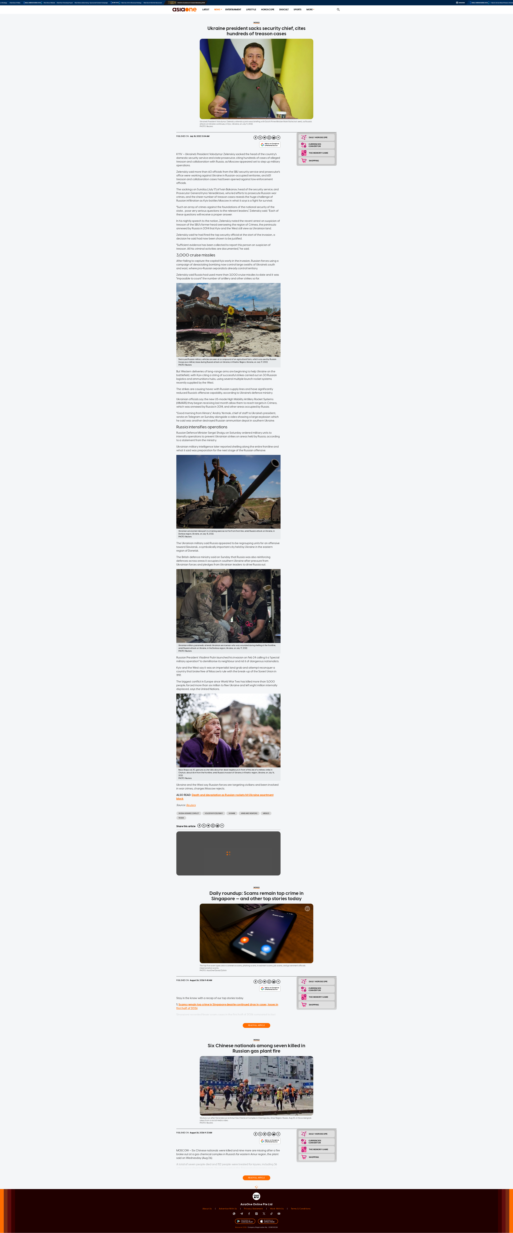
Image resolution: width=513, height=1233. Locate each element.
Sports (297, 9)
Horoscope (267, 9)
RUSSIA (181, 818)
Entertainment (233, 9)
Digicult (284, 9)
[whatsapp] (269, 138)
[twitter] (260, 138)
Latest (205, 9)
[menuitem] (206, 9)
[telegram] (264, 138)
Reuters (191, 805)
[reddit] (273, 138)
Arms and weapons (249, 813)
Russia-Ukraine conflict (189, 813)
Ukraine (232, 813)
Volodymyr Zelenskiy (214, 813)
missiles (266, 813)
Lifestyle (251, 9)
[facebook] (255, 138)
